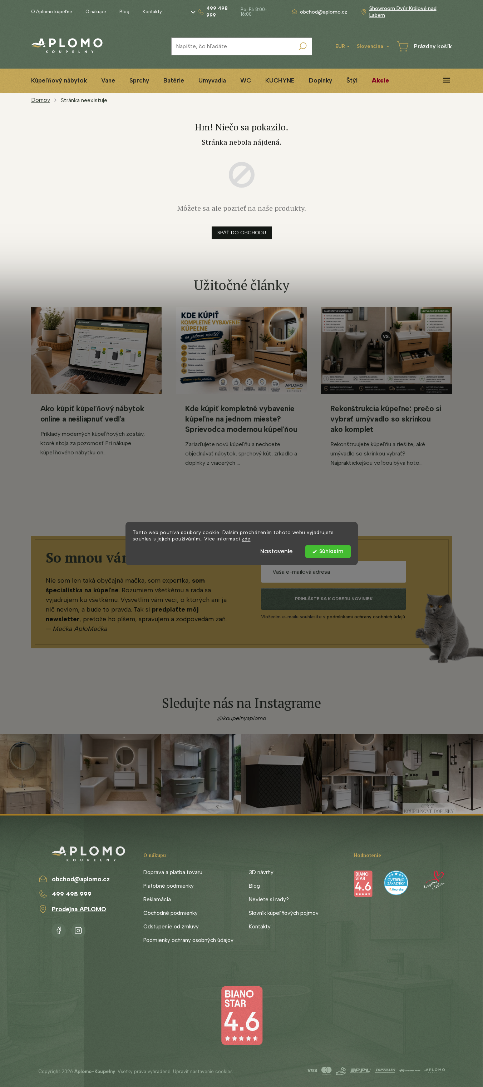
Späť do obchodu (241, 233)
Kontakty (152, 11)
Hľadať (303, 46)
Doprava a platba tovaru (172, 872)
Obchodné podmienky (170, 913)
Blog (124, 11)
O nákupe (95, 11)
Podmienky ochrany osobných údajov (188, 940)
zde (246, 539)
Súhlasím (331, 551)
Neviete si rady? (269, 899)
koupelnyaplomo (78, 929)
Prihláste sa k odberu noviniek (334, 598)
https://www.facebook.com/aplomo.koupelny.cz (58, 929)
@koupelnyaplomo (241, 718)
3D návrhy (261, 872)
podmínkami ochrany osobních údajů (366, 616)
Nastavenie (276, 551)
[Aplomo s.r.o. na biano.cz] (241, 1015)
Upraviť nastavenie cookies (203, 1071)
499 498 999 (72, 894)
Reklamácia (157, 899)
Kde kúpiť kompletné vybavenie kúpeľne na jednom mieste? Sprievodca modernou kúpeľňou (241, 419)
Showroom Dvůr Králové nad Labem (403, 11)
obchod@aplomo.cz (81, 879)
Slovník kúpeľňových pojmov (284, 913)
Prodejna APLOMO (79, 909)
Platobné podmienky (168, 886)
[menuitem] (59, 81)
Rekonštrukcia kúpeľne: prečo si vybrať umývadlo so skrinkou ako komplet (386, 419)
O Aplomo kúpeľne (51, 11)
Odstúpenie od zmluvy (171, 926)
